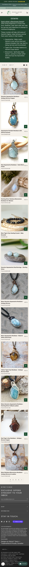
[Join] (27, 499)
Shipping (21, 554)
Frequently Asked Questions (9, 554)
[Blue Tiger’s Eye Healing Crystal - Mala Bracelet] (14, 218)
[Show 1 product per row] (24, 65)
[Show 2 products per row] (26, 65)
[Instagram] (9, 521)
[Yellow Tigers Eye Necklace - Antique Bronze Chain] (14, 354)
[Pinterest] (6, 521)
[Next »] (21, 479)
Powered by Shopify (7, 564)
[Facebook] (1, 521)
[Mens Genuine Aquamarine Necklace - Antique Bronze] (14, 286)
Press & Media (19, 561)
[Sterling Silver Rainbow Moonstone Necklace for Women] (14, 184)
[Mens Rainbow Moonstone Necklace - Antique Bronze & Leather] (14, 457)
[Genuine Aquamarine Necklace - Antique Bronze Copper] (14, 81)
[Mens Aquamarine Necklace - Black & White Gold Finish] (14, 320)
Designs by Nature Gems (9, 552)
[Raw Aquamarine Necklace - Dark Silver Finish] (14, 149)
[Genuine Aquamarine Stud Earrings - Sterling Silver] (14, 252)
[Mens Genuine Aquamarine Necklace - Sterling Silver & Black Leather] (14, 389)
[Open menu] (3, 12)
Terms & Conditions (17, 563)
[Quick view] (25, 92)
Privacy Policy (5, 563)
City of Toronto (4, 538)
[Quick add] (25, 229)
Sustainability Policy (7, 561)
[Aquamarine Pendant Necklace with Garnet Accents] (14, 115)
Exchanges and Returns (8, 555)
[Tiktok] (4, 521)
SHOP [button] (2, 506)
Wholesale (18, 557)
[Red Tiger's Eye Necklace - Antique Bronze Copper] (14, 423)
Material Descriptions (8, 557)
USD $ (4, 549)
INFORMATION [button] (5, 511)
